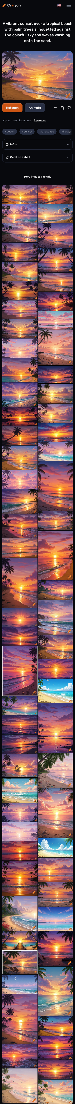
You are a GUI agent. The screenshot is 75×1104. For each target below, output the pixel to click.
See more (40, 120)
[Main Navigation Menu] (69, 5)
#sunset (27, 131)
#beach (10, 131)
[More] (55, 107)
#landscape (46, 131)
